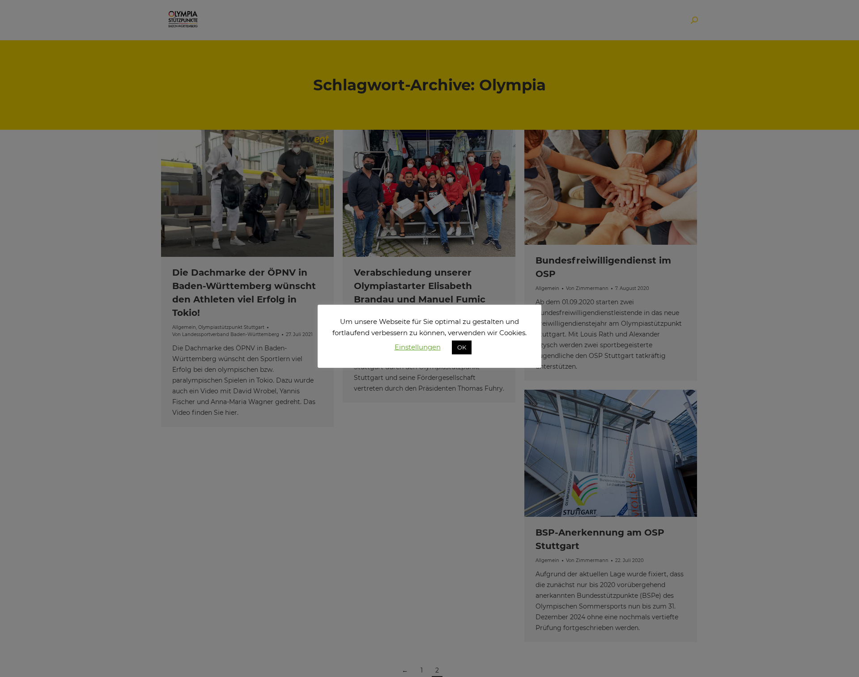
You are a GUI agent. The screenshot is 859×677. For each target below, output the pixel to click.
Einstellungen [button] (418, 347)
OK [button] (461, 347)
